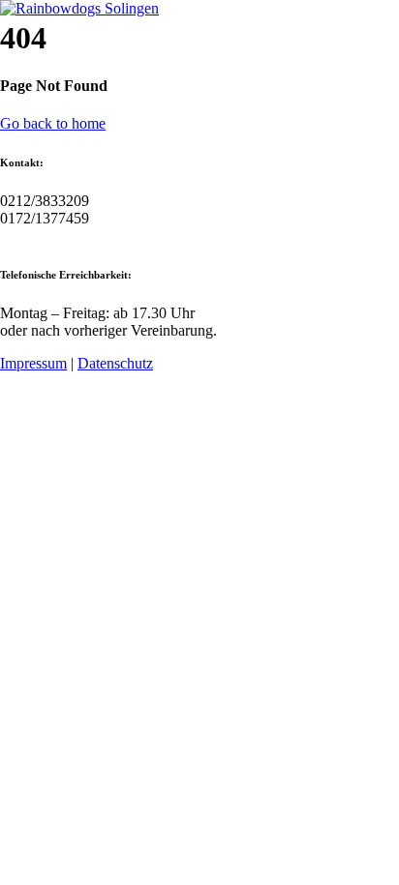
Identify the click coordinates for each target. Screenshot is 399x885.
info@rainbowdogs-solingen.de (96, 235)
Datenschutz (115, 363)
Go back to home (53, 123)
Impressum (33, 363)
